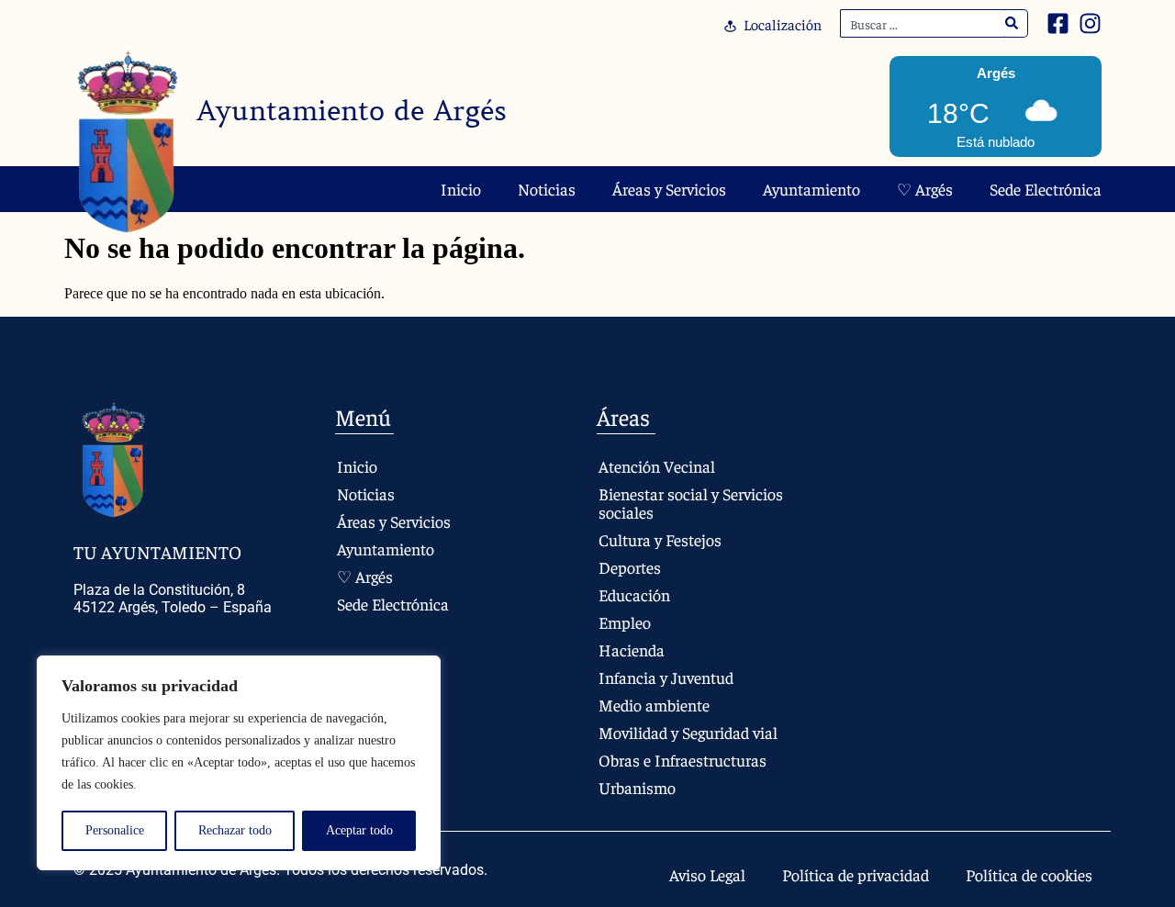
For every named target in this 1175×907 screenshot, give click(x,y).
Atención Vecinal (657, 465)
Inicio (461, 188)
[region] (239, 762)
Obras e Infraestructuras (683, 759)
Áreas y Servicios (669, 188)
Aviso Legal (707, 874)
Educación (634, 594)
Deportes (630, 566)
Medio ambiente (654, 704)
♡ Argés (925, 188)
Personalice (114, 830)
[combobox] (922, 23)
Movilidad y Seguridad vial (688, 732)
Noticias (547, 188)
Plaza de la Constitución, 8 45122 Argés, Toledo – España (172, 598)
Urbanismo (637, 787)
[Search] (1012, 23)
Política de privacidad (855, 874)
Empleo (625, 622)
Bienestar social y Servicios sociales (691, 502)
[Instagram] (1090, 23)
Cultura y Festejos (660, 539)
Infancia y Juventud (666, 677)
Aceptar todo (359, 830)
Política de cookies (1029, 874)
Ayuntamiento (811, 188)
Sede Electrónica (1046, 188)
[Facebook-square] (1057, 23)
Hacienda (632, 649)
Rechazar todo (235, 830)
